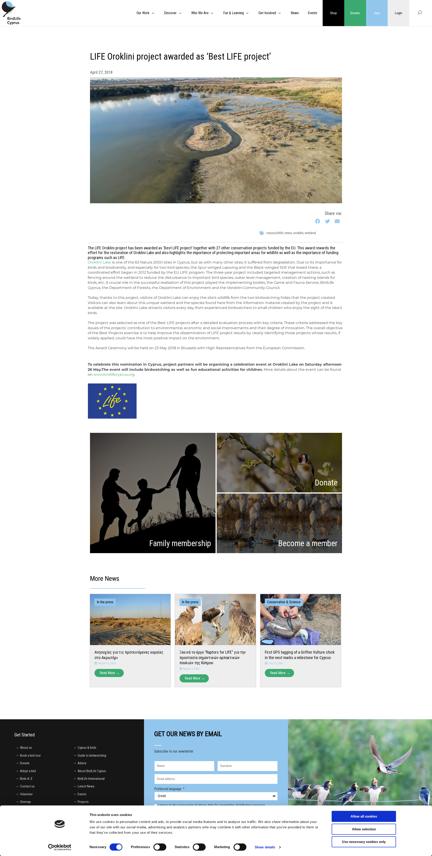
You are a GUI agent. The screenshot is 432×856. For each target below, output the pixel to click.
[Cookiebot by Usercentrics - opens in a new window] (59, 847)
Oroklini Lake (99, 262)
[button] (317, 221)
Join (377, 13)
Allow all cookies (364, 816)
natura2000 (274, 233)
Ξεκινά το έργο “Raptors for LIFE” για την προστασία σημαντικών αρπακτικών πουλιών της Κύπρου (213, 657)
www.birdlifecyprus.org (114, 374)
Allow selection (364, 829)
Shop (333, 13)
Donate (355, 13)
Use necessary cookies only (364, 842)
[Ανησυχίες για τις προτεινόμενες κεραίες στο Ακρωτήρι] (130, 619)
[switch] (159, 847)
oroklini (298, 233)
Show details (265, 847)
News (288, 233)
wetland (310, 233)
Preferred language (168, 789)
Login (398, 13)
